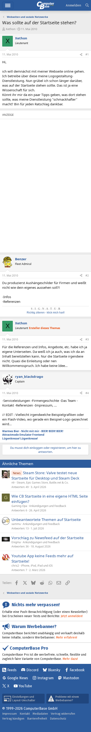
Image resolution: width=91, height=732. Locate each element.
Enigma (16, 542)
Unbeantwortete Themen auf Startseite (46, 519)
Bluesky (54, 670)
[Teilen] (81, 54)
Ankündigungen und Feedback (47, 506)
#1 (87, 54)
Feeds (12, 670)
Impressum (9, 713)
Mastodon (71, 678)
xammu (16, 524)
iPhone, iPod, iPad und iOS (37, 565)
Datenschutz (58, 718)
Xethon (10, 29)
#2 (87, 275)
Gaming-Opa (19, 506)
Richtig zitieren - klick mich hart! (45, 312)
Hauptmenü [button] (7, 5)
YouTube (25, 686)
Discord (32, 670)
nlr (13, 482)
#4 (87, 393)
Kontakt (25, 713)
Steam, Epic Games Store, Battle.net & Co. (42, 482)
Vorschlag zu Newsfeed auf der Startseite (47, 537)
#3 (87, 339)
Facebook (77, 670)
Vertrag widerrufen (63, 713)
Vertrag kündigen (13, 718)
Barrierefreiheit (37, 718)
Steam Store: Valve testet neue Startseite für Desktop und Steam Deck (45, 475)
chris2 (15, 565)
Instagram (45, 678)
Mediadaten (40, 713)
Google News (17, 678)
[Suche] (87, 5)
